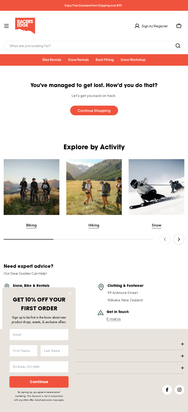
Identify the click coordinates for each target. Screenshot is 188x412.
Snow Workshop (133, 59)
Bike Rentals (51, 59)
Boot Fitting (105, 59)
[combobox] (94, 46)
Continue (39, 381)
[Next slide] (178, 239)
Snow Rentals (78, 59)
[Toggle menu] (6, 26)
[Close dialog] (70, 293)
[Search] (178, 45)
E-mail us (114, 318)
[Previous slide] (165, 239)
